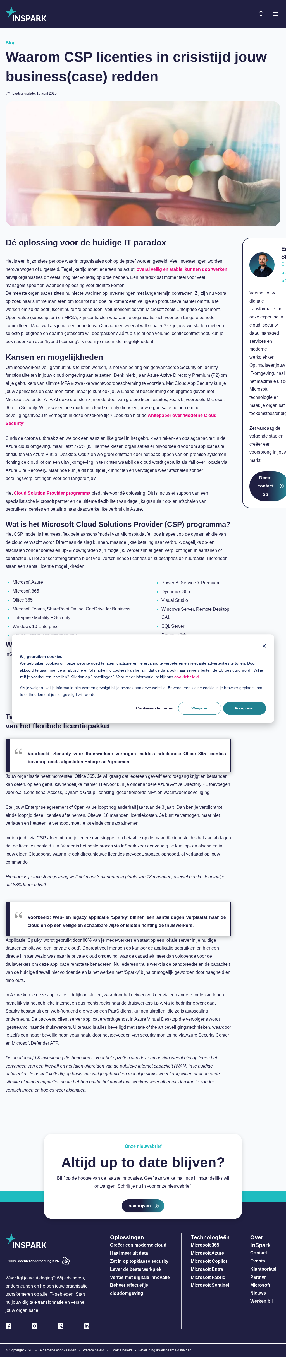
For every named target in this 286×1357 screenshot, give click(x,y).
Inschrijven (139, 1205)
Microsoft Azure (207, 1253)
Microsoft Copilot (209, 1261)
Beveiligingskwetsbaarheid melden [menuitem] (165, 1350)
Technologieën (210, 1237)
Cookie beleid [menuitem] (121, 1350)
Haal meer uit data (129, 1253)
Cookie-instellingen (154, 708)
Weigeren (199, 708)
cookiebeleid (186, 677)
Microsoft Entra (207, 1269)
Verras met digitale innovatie (140, 1277)
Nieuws (258, 1293)
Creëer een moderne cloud (138, 1245)
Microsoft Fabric (208, 1277)
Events (257, 1261)
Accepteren (245, 708)
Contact (258, 1252)
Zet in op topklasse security (139, 1261)
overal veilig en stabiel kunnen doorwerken (182, 269)
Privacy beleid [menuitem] (93, 1350)
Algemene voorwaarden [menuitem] (58, 1350)
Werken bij (261, 1301)
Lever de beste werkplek (135, 1269)
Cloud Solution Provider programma (52, 493)
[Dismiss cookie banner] (264, 645)
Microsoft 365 (205, 1245)
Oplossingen (127, 1237)
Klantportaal (263, 1269)
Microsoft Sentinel (210, 1285)
